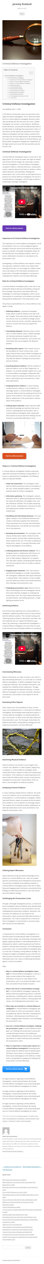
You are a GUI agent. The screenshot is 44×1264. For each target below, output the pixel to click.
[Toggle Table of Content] (30, 73)
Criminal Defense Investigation (14, 76)
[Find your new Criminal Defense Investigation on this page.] (14, 461)
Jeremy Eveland (22, 4)
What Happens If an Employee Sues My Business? (17, 1227)
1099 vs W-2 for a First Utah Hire (12, 1224)
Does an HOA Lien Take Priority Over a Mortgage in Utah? (19, 1200)
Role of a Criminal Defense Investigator (20, 81)
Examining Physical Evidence (17, 90)
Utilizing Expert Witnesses (16, 94)
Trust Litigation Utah (8, 1239)
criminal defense (11, 1118)
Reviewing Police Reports (16, 88)
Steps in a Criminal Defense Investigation (20, 83)
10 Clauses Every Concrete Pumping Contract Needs (18, 1234)
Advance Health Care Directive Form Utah (15, 1215)
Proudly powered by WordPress (11, 1260)
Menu (22, 13)
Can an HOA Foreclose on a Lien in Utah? (14, 1192)
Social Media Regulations (32, 1167)
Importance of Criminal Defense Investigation (21, 79)
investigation (21, 1118)
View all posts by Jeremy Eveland (13, 1151)
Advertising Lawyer (8, 1205)
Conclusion (13, 97)
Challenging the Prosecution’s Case (19, 96)
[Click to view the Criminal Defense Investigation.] (14, 233)
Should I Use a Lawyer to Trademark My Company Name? (19, 1237)
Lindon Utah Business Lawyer (11, 1207)
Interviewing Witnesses (16, 87)
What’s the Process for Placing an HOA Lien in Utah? (18, 1202)
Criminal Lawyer (22, 1116)
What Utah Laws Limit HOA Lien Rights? (14, 1180)
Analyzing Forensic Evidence (17, 92)
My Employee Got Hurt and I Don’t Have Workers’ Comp (19, 1217)
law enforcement (30, 1118)
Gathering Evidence (15, 85)
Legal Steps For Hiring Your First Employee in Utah (17, 1229)
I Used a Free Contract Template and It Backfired (17, 1232)
